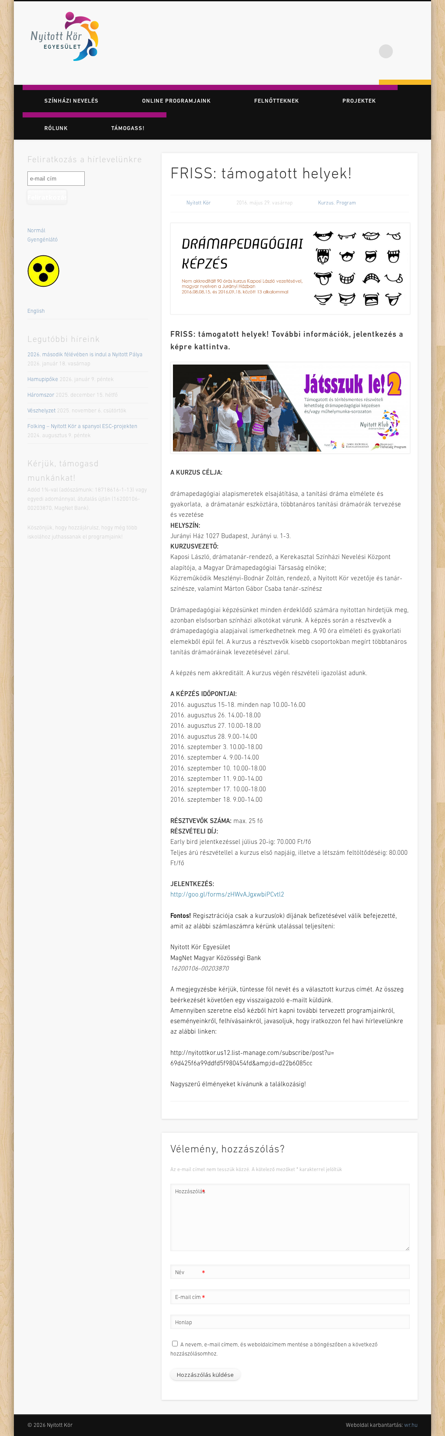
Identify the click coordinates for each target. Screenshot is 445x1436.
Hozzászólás (190, 1194)
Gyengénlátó (42, 240)
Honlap (183, 1323)
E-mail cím (190, 1300)
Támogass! (128, 128)
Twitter (404, 34)
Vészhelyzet (41, 411)
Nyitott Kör (198, 203)
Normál (36, 231)
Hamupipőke (42, 379)
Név (190, 1275)
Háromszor (40, 395)
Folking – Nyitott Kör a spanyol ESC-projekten (82, 426)
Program (346, 203)
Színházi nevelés (71, 101)
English (36, 311)
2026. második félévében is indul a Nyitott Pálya (85, 355)
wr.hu (411, 1425)
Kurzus (326, 203)
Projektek (359, 101)
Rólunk (56, 128)
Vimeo (421, 34)
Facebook (386, 34)
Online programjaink (176, 101)
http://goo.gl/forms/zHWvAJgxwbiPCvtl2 (227, 895)
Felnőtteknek (276, 101)
